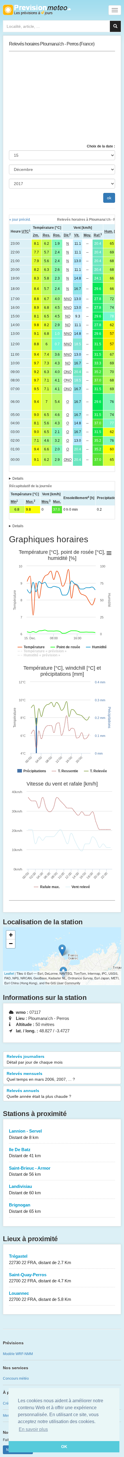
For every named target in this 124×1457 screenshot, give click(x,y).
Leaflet (9, 973)
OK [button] (64, 1446)
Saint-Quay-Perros (40, 1277)
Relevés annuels (39, 1093)
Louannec (40, 1296)
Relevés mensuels (41, 1076)
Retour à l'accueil (37, 10)
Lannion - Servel (25, 1134)
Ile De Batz (25, 1152)
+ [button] (11, 935)
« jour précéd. (20, 219)
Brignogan (25, 1207)
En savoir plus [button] (33, 1429)
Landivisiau (25, 1189)
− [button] (11, 943)
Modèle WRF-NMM (18, 1354)
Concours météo (16, 1378)
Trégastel (40, 1259)
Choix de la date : (101, 146)
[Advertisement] (62, 97)
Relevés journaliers (35, 1059)
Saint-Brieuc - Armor (29, 1171)
